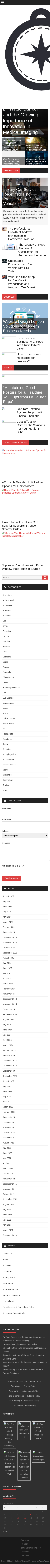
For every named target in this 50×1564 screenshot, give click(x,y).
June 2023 (7, 1091)
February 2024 (9, 1050)
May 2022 (7, 1158)
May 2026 (7, 912)
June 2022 (7, 1153)
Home (5, 1259)
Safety (5, 744)
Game (5, 662)
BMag (9, 1561)
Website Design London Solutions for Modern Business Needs (23, 326)
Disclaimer (7, 1271)
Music (5, 708)
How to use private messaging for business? (29, 357)
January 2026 (9, 932)
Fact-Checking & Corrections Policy (18, 1307)
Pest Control (8, 723)
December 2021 (10, 1184)
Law (4, 693)
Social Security (9, 765)
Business (7, 616)
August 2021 (8, 1204)
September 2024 (10, 1014)
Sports (5, 770)
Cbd (4, 621)
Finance (6, 646)
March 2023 (8, 1107)
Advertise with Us (10, 1289)
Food (5, 651)
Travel (5, 790)
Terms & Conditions (11, 1295)
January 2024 (9, 1055)
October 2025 (9, 948)
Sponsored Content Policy (14, 1313)
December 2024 (10, 999)
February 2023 (9, 1112)
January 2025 (9, 994)
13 (25, 1518)
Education (7, 631)
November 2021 (10, 1189)
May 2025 (7, 973)
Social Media (8, 759)
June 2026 (7, 906)
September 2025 (10, 953)
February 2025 (9, 989)
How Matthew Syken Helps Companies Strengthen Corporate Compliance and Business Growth (12, 145)
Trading (6, 785)
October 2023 (9, 1071)
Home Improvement (11, 687)
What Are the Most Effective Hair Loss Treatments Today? (11, 161)
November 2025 (10, 942)
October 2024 (9, 1009)
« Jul (5, 1531)
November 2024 (10, 1004)
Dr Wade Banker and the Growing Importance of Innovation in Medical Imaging (20, 120)
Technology (8, 780)
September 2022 (10, 1138)
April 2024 (7, 1040)
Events (6, 636)
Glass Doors (8, 677)
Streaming (7, 775)
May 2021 (7, 1220)
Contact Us (7, 1253)
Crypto (5, 626)
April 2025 (7, 978)
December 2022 (10, 1122)
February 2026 (9, 927)
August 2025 (8, 958)
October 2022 (9, 1132)
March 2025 (8, 984)
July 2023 (7, 1086)
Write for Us (8, 1283)
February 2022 (9, 1173)
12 (18, 1518)
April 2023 (7, 1102)
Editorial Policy (9, 1301)
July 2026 (7, 901)
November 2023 (10, 1066)
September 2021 (10, 1199)
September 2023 (10, 1076)
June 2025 (7, 968)
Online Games (9, 718)
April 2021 (7, 1225)
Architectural (8, 600)
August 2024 (8, 1019)
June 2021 (7, 1215)
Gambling (7, 657)
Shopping (7, 749)
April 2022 (7, 1163)
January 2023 (9, 1117)
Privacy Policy (9, 1277)
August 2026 (8, 896)
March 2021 (8, 1230)
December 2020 (10, 1235)
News (5, 713)
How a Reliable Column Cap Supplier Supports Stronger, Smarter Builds (20, 525)
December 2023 (10, 1060)
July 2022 (7, 1148)
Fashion (6, 641)
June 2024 (7, 1030)
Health (5, 682)
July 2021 (7, 1209)
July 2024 (7, 1025)
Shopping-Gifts (9, 754)
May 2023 (7, 1096)
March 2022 (8, 1168)
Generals (7, 672)
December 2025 (10, 937)
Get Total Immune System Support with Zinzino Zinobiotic (30, 412)
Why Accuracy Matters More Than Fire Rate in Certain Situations (36, 161)
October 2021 (9, 1194)
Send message (11, 878)
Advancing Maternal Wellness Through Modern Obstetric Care (36, 147)
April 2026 (7, 917)
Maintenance (8, 703)
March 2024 (8, 1045)
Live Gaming (8, 698)
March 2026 (8, 922)
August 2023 (8, 1081)
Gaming (6, 667)
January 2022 (9, 1179)
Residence (7, 739)
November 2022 (10, 1127)
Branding (7, 610)
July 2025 (7, 963)
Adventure (7, 595)
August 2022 (8, 1143)
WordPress (44, 1561)
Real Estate (8, 734)
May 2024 (7, 1035)
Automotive (7, 605)
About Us (7, 1265)
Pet (4, 729)
